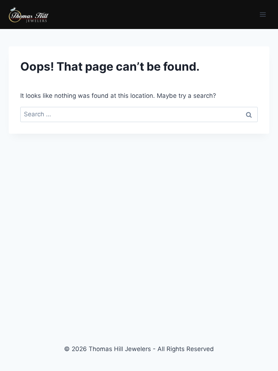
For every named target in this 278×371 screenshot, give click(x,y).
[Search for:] (139, 114)
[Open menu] (262, 14)
